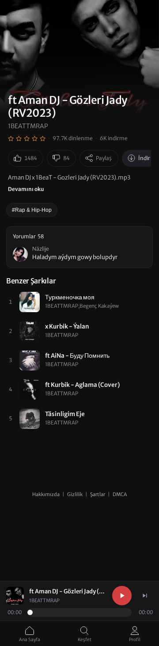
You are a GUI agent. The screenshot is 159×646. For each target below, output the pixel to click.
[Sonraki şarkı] (145, 596)
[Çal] (122, 595)
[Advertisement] (79, 509)
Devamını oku (26, 189)
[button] (79, 247)
